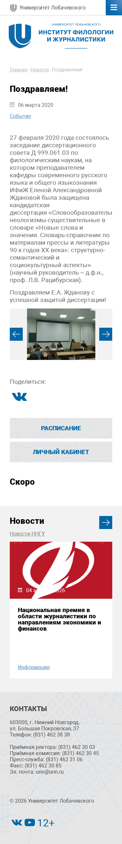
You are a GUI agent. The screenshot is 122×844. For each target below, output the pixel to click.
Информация (34, 667)
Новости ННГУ (27, 534)
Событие (20, 116)
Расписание (61, 428)
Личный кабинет (61, 452)
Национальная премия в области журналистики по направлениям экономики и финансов (59, 619)
